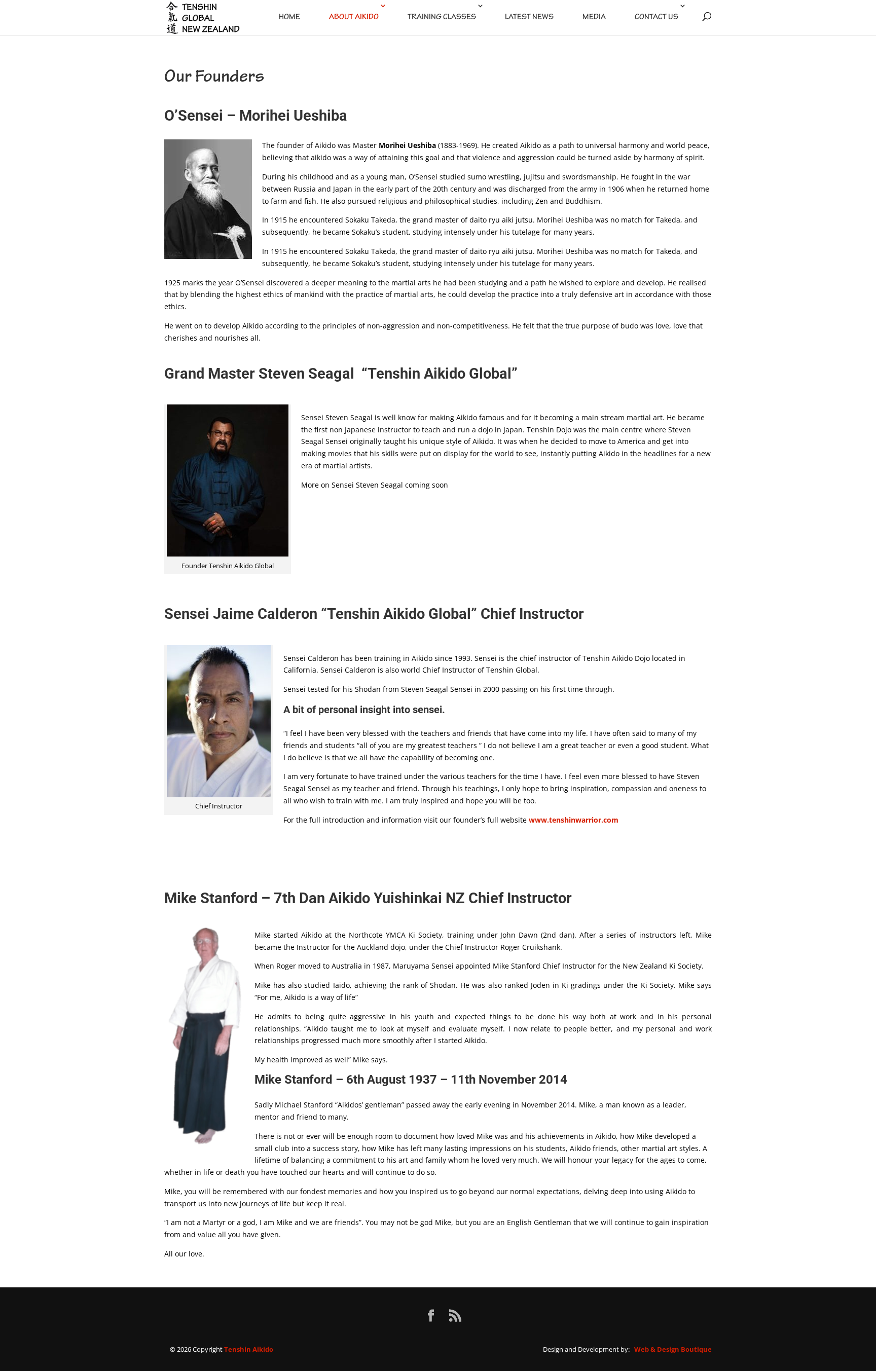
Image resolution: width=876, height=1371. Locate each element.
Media (594, 18)
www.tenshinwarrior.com (573, 820)
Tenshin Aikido (248, 1349)
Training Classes (442, 18)
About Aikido (354, 18)
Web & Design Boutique (673, 1349)
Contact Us (656, 18)
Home (289, 18)
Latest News (529, 18)
